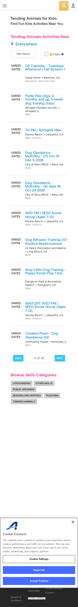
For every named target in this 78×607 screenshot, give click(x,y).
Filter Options (23, 54)
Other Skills (44, 383)
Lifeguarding (21, 383)
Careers (49, 592)
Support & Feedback (16, 599)
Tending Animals (24, 401)
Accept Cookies (39, 580)
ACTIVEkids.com (22, 6)
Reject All (39, 570)
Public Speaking (23, 389)
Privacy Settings (54, 588)
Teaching (52, 395)
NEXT (60, 358)
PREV (18, 358)
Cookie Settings (39, 559)
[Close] (73, 522)
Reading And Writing (27, 395)
